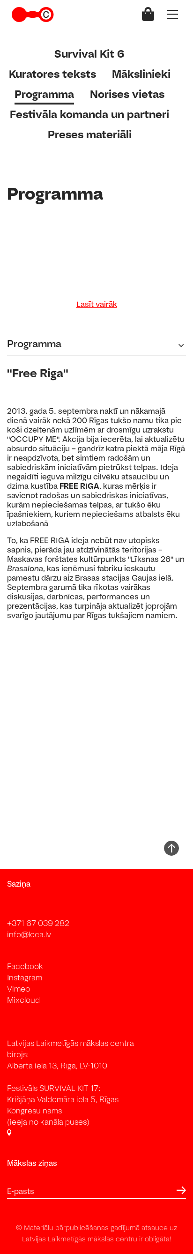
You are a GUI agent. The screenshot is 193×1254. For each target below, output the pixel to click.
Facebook (25, 966)
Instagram (24, 977)
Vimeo (18, 988)
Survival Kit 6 (89, 53)
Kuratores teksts (52, 74)
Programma (44, 94)
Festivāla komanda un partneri (89, 114)
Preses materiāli (90, 134)
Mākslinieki (141, 74)
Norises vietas (127, 94)
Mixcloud (23, 1000)
